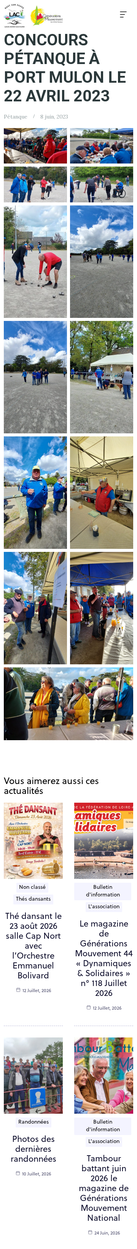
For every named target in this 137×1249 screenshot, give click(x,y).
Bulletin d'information (103, 891)
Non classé (32, 887)
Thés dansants (33, 899)
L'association (103, 907)
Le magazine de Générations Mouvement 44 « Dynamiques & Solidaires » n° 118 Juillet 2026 (104, 959)
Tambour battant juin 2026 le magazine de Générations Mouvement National (104, 1188)
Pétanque (15, 116)
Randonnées (33, 1122)
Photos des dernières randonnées (33, 1149)
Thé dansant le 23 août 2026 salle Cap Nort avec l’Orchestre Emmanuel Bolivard (33, 946)
